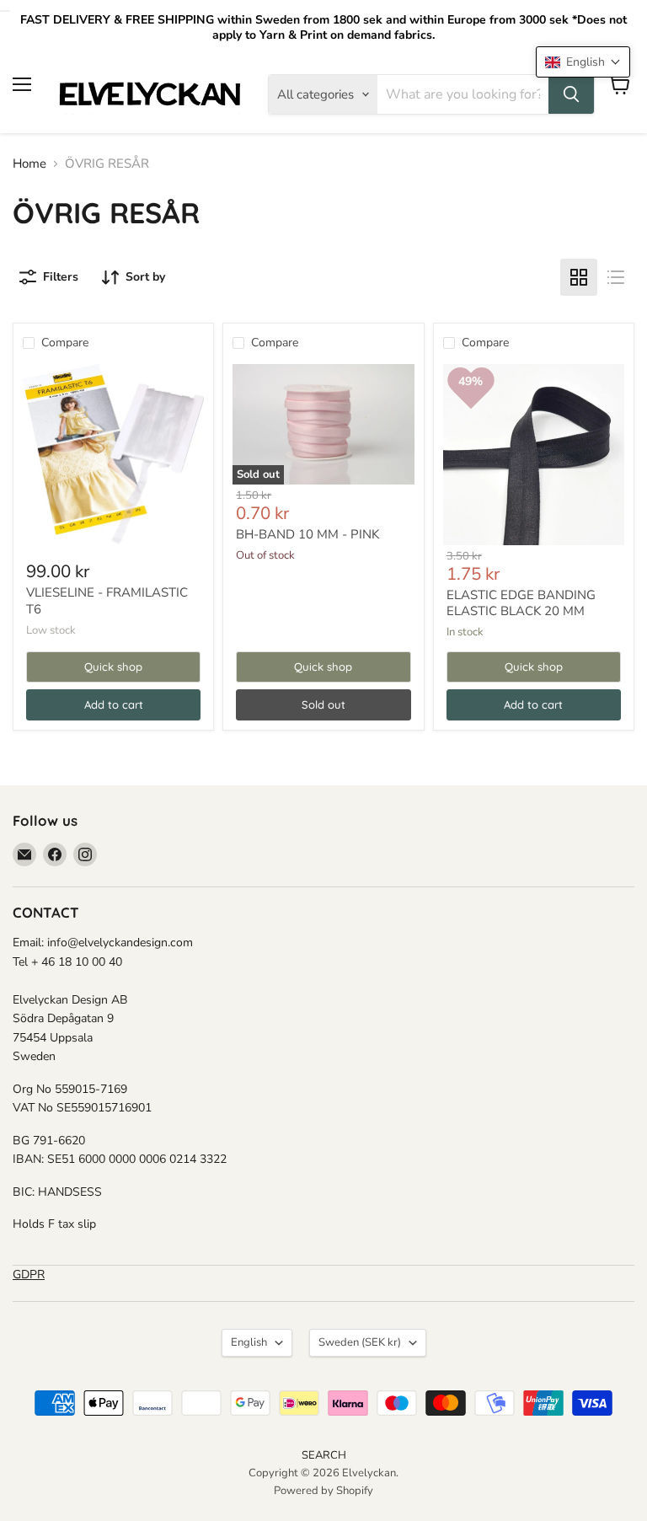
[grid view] (578, 277)
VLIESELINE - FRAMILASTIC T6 (107, 601)
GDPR (29, 1275)
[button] (583, 62)
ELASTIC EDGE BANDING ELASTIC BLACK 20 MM (521, 603)
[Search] (571, 94)
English (249, 1342)
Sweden (359, 1342)
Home (29, 164)
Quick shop (113, 666)
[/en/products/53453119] (113, 454)
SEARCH (324, 1455)
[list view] (615, 277)
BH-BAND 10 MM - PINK (307, 534)
